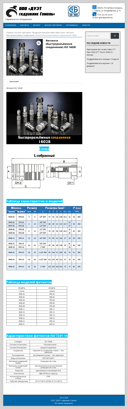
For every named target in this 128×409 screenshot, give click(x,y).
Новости (86, 25)
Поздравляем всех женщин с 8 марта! (103, 59)
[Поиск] (115, 36)
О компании (10, 25)
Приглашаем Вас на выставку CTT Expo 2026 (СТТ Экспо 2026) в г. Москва (101, 52)
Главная (9, 32)
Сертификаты (72, 25)
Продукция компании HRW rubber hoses (48, 32)
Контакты (24, 25)
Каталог (36, 25)
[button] (38, 43)
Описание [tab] (14, 81)
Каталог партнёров (53, 25)
